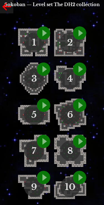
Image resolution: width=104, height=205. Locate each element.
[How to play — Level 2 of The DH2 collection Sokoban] (79, 33)
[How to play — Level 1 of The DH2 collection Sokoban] (43, 33)
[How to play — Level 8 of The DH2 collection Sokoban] (79, 141)
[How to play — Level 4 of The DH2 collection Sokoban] (79, 69)
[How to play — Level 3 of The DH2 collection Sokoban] (43, 69)
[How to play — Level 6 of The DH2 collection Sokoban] (79, 105)
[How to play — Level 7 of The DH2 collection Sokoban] (43, 141)
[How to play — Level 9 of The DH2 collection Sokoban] (43, 177)
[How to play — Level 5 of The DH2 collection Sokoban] (43, 105)
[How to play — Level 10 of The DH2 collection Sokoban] (79, 177)
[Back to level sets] (6, 6)
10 (70, 186)
